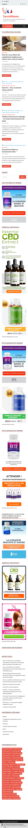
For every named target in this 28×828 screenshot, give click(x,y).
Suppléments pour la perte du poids (11, 796)
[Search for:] (14, 177)
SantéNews (11, 16)
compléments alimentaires (9, 764)
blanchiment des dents (8, 748)
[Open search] (24, 26)
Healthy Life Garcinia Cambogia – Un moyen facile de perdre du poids (13, 119)
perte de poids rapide (15, 780)
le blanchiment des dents (17, 769)
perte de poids (6, 780)
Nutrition (5, 723)
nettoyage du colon (17, 773)
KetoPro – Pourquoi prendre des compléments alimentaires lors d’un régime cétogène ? (12, 691)
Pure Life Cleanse (7, 787)
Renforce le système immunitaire (11, 684)
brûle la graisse (17, 748)
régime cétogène (16, 787)
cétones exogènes (20, 764)
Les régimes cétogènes (18, 771)
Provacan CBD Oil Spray (16, 782)
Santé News (4, 52)
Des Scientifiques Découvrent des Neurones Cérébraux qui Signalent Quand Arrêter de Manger (14, 675)
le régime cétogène (7, 771)
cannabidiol (16, 760)
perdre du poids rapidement (9, 778)
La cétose (17, 766)
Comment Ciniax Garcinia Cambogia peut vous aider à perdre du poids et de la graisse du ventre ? (14, 697)
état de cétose (16, 798)
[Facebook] (21, 4)
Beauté (5, 716)
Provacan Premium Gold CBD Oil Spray (11, 784)
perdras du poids (6, 775)
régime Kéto (18, 789)
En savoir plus (6, 75)
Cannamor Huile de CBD (9, 707)
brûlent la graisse (16, 751)
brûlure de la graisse (7, 760)
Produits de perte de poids (8, 85)
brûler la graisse (6, 755)
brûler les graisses (7, 757)
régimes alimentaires (7, 791)
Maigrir (4, 773)
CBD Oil (4, 762)
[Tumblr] (25, 4)
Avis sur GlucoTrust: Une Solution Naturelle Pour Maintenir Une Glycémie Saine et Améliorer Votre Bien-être (13, 662)
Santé (4, 729)
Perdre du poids (15, 775)
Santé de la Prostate (8, 731)
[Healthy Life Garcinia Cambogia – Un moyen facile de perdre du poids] (14, 111)
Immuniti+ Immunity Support (10, 687)
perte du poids (6, 782)
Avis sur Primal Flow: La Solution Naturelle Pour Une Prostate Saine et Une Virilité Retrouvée (14, 668)
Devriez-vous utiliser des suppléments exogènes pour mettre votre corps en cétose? (12, 57)
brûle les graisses (7, 751)
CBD (21, 760)
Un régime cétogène (7, 798)
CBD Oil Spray (11, 762)
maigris (9, 773)
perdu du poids (20, 778)
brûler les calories (16, 755)
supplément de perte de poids (9, 793)
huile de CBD (10, 766)
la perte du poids (6, 769)
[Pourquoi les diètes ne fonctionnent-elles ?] (14, 145)
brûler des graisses (17, 753)
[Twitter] (23, 4)
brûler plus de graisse (17, 757)
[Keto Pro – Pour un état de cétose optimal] (14, 82)
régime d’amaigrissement (8, 789)
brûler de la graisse (7, 753)
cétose (4, 766)
